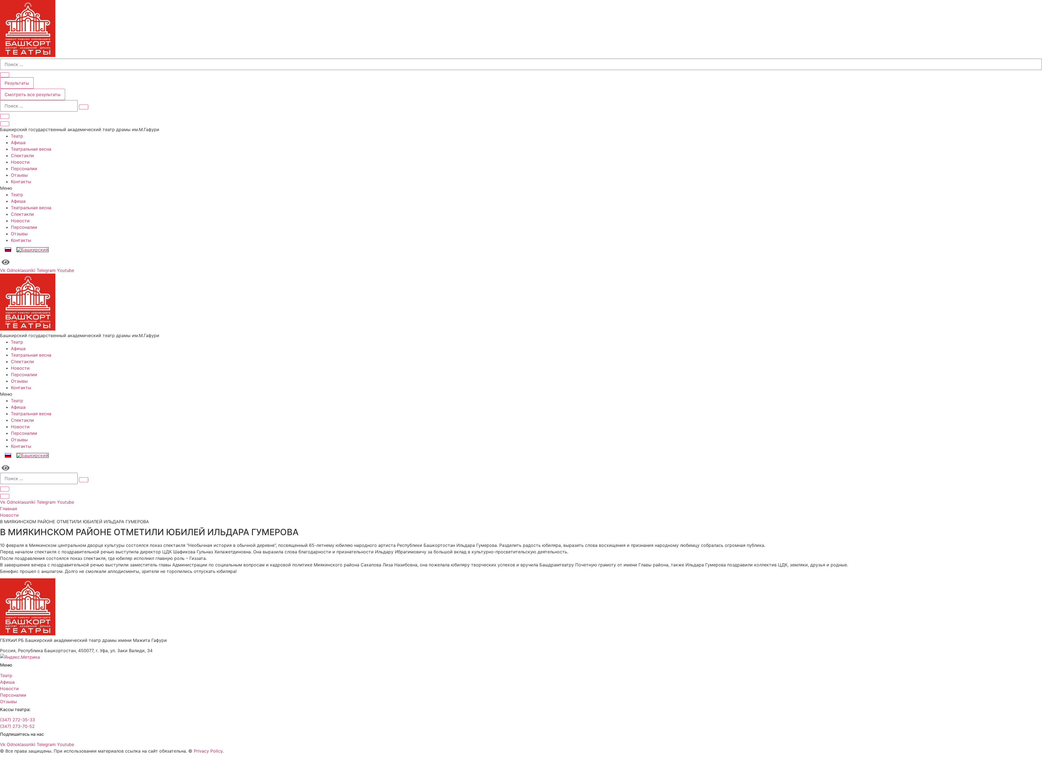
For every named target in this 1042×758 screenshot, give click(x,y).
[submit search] (83, 106)
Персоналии (24, 168)
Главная (8, 508)
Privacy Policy (208, 751)
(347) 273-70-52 (17, 726)
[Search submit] (4, 74)
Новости (20, 162)
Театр (17, 136)
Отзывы (19, 175)
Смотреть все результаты (33, 94)
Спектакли (22, 155)
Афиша (18, 142)
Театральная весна (31, 149)
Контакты (21, 181)
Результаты (17, 83)
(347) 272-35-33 (17, 719)
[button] (521, 188)
